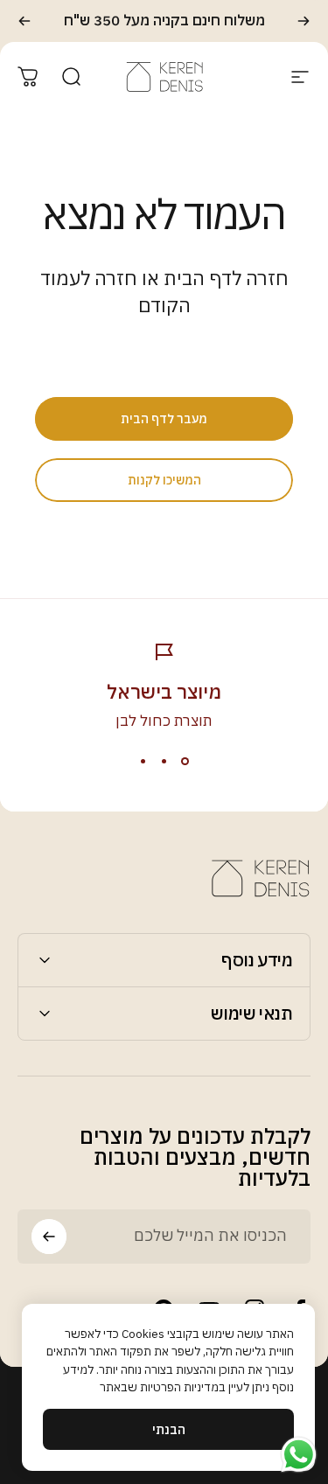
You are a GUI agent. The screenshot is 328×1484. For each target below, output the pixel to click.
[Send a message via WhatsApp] (298, 1454)
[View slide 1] (185, 761)
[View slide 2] (164, 761)
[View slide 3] (143, 761)
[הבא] (24, 21)
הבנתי (168, 1429)
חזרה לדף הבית (226, 277)
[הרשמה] (48, 1236)
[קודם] (303, 21)
